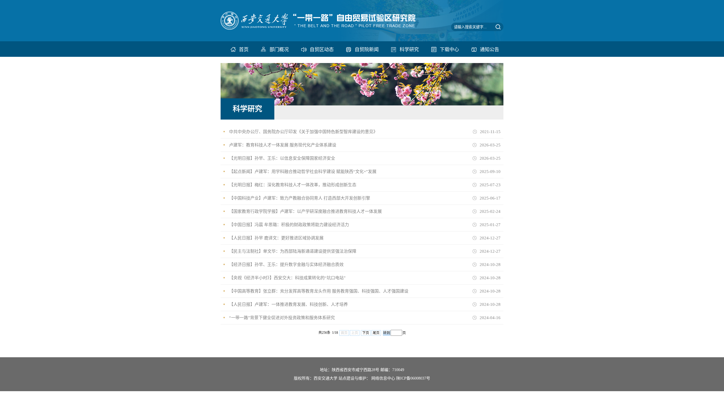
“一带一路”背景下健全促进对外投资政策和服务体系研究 (282, 317)
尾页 (376, 333)
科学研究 (409, 49)
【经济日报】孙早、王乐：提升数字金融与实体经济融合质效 (286, 264)
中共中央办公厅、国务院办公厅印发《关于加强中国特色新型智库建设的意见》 (303, 131)
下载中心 (449, 49)
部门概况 (279, 49)
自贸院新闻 (367, 49)
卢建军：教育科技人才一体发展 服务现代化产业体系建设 (282, 145)
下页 (365, 333)
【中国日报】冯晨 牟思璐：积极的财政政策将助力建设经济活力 (289, 224)
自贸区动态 (322, 49)
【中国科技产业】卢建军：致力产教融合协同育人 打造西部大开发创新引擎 (299, 198)
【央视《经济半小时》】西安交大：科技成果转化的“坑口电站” (287, 278)
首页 (244, 49)
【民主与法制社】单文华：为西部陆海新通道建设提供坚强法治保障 (292, 251)
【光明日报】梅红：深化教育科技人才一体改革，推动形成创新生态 (292, 185)
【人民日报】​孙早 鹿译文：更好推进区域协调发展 (276, 238)
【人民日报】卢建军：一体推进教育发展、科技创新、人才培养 (288, 304)
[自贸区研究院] (327, 28)
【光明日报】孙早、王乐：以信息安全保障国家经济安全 (282, 158)
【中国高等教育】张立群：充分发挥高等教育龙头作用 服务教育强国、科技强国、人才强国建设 (318, 291)
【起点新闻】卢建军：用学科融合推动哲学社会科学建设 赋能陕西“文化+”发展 (302, 171)
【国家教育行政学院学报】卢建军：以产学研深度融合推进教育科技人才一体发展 (305, 211)
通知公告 (489, 49)
